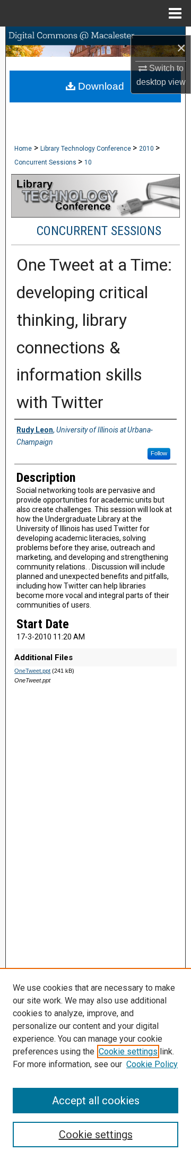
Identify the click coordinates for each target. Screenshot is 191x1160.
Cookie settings (128, 1051)
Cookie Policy (152, 1064)
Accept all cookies (96, 1100)
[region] (95, 1064)
